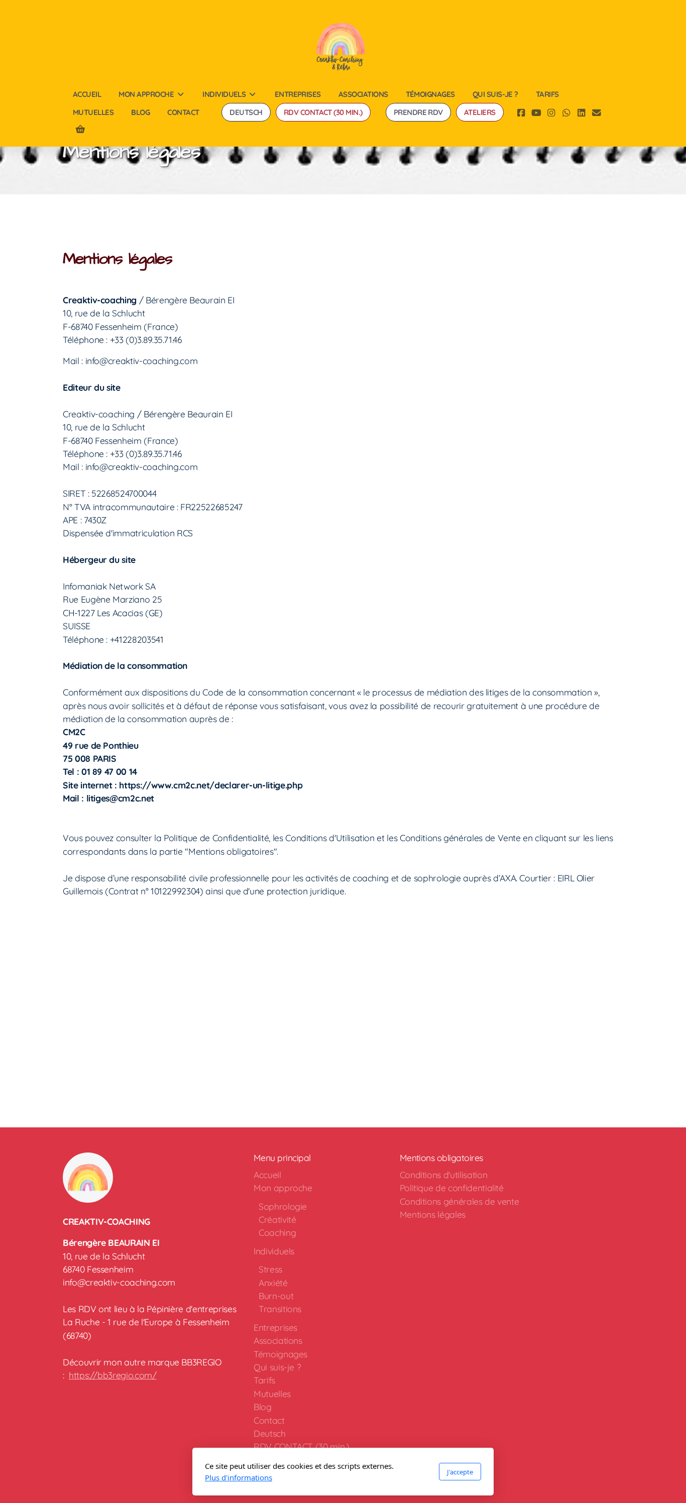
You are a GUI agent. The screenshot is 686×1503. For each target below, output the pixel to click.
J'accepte (460, 1471)
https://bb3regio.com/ (113, 1374)
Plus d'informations (238, 1477)
